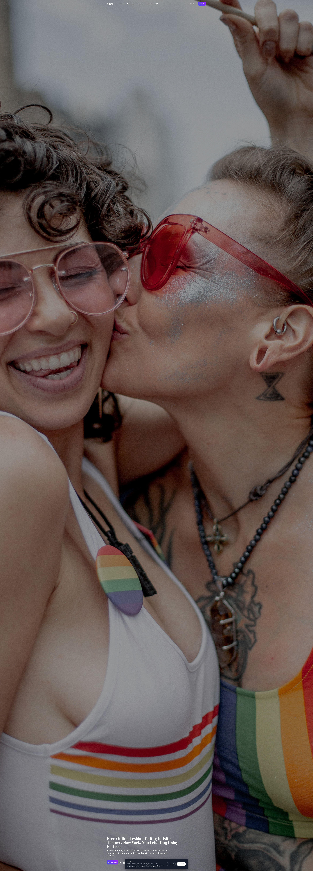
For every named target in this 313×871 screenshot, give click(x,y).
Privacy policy (156, 866)
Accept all (181, 864)
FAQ (156, 4)
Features (121, 4)
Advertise (150, 4)
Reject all (171, 864)
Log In (192, 4)
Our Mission (131, 4)
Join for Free (112, 862)
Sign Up (201, 4)
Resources (141, 4)
